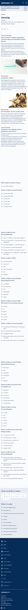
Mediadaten (3, 602)
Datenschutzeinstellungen (6, 598)
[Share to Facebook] (5, 29)
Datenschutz (3, 597)
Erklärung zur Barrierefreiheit (7, 600)
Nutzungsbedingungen (5, 603)
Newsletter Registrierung (6, 605)
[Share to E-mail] (2, 29)
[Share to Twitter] (7, 29)
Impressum (3, 595)
